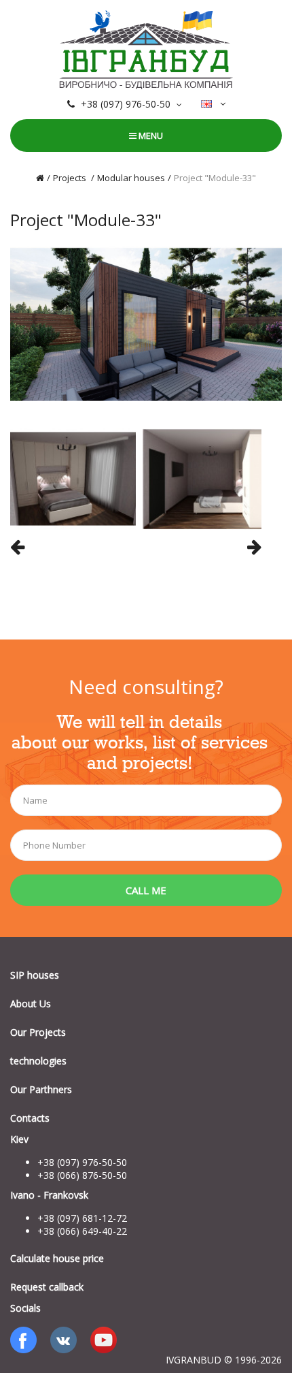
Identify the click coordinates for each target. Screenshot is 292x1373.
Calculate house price (57, 1258)
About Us (30, 1003)
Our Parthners (41, 1089)
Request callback (47, 1286)
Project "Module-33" (215, 178)
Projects (70, 178)
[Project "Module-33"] (146, 323)
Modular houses (131, 178)
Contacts (30, 1117)
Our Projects (38, 1032)
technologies (38, 1060)
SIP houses (34, 974)
